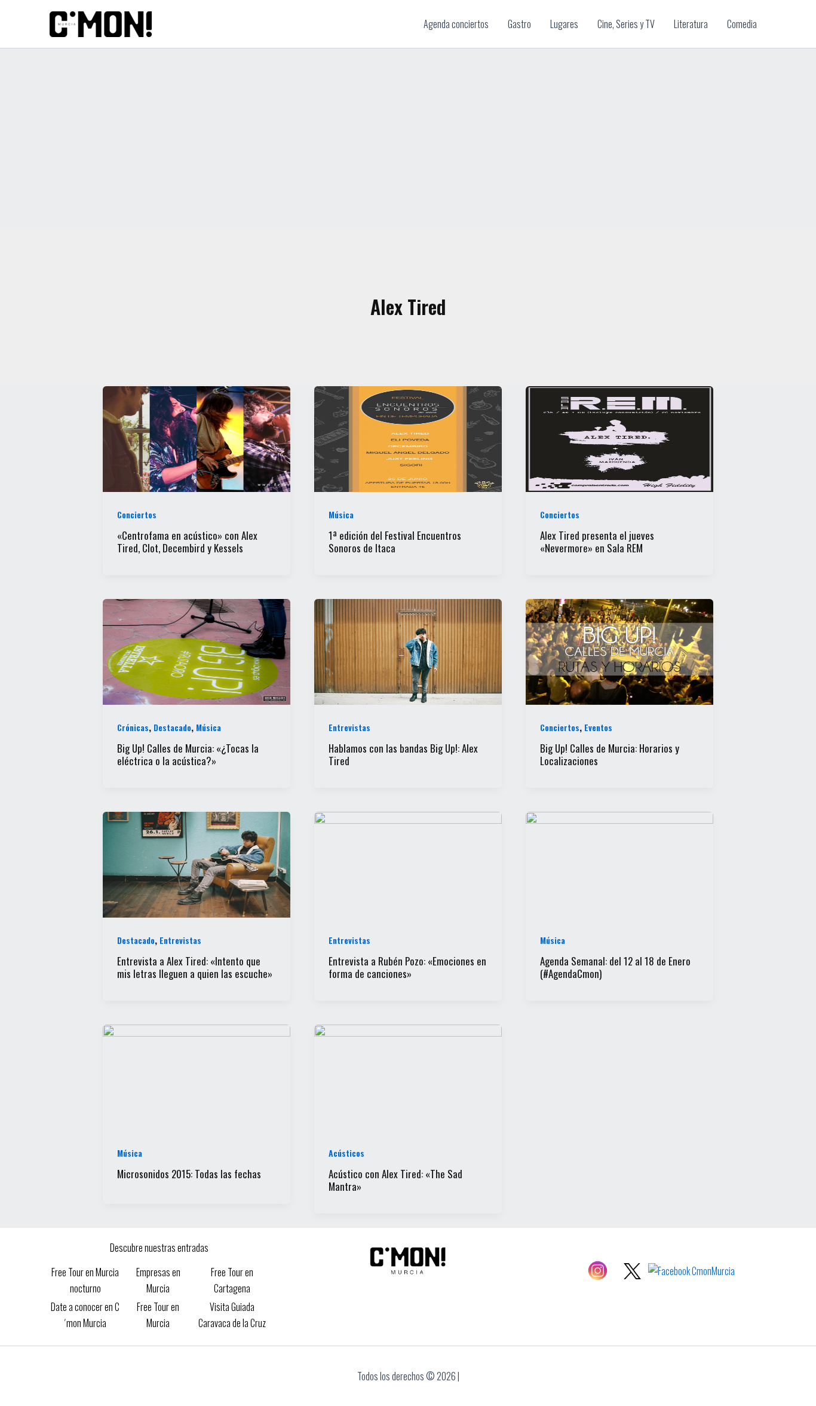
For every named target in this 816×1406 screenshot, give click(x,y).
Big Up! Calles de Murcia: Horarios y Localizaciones (609, 754)
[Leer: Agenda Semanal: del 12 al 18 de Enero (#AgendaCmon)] (619, 863)
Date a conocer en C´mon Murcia (85, 1314)
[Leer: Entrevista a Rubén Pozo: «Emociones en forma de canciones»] (408, 863)
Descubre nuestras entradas (159, 1247)
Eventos (598, 727)
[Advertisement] (408, 138)
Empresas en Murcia (158, 1280)
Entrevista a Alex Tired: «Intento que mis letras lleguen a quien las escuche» (194, 967)
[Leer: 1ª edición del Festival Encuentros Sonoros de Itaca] (408, 437)
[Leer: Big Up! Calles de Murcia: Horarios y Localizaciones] (619, 650)
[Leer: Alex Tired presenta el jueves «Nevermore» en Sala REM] (619, 437)
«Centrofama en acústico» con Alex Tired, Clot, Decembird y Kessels (187, 541)
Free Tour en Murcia (158, 1314)
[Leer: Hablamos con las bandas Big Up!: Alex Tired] (408, 650)
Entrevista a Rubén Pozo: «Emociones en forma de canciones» (407, 967)
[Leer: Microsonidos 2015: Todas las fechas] (196, 1076)
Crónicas (133, 727)
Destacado (172, 727)
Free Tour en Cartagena (232, 1280)
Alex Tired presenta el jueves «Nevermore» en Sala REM (597, 541)
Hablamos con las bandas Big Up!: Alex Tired (403, 754)
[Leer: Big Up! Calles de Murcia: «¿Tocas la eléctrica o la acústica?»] (196, 650)
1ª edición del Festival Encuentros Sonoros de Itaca (395, 541)
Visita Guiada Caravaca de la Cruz (232, 1314)
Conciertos (137, 514)
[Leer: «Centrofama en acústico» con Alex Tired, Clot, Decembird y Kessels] (196, 437)
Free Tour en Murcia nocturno (85, 1280)
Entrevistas (349, 727)
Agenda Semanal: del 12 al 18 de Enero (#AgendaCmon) (615, 967)
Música (341, 514)
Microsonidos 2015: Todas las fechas (189, 1173)
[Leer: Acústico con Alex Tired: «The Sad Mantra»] (408, 1076)
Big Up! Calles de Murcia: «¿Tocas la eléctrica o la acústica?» (188, 754)
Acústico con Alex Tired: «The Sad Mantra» (395, 1180)
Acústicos (346, 1153)
